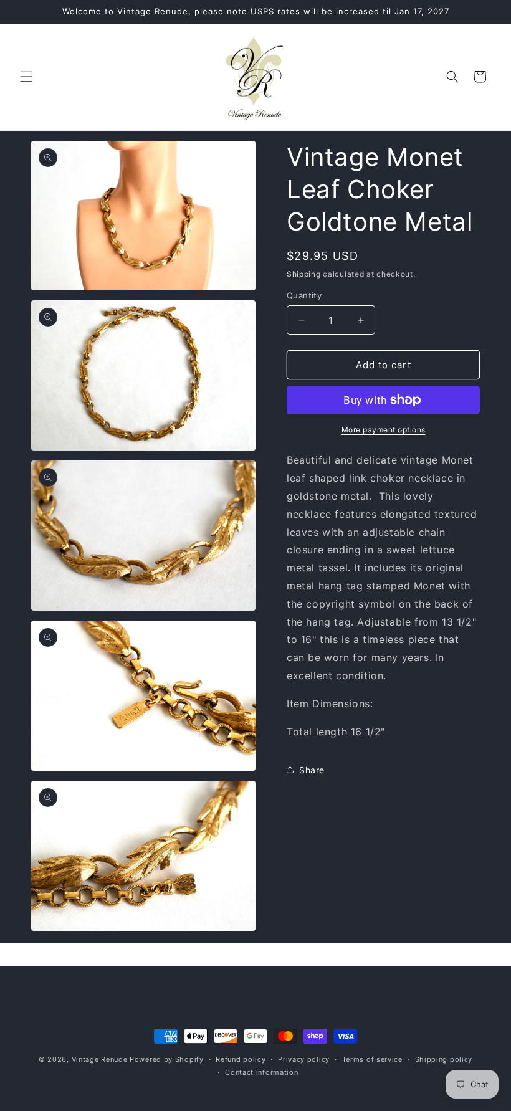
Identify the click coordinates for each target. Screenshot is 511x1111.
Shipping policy (444, 1059)
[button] (26, 76)
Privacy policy (304, 1059)
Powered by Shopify (167, 1059)
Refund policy (240, 1059)
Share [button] (312, 770)
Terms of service (372, 1059)
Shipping (304, 274)
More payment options (383, 429)
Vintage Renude (100, 1059)
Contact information (261, 1072)
